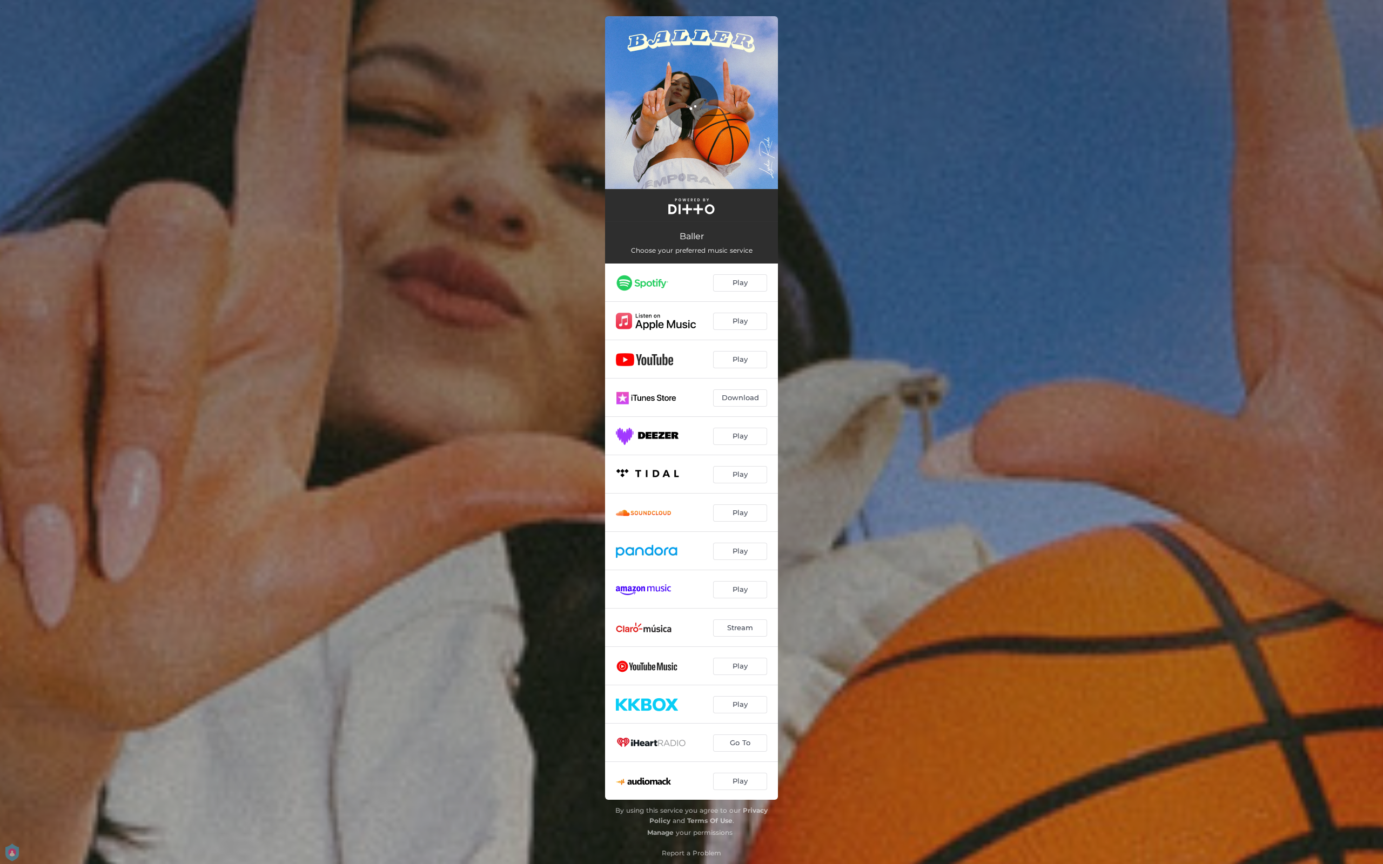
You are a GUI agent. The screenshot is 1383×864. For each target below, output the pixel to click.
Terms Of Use (710, 820)
